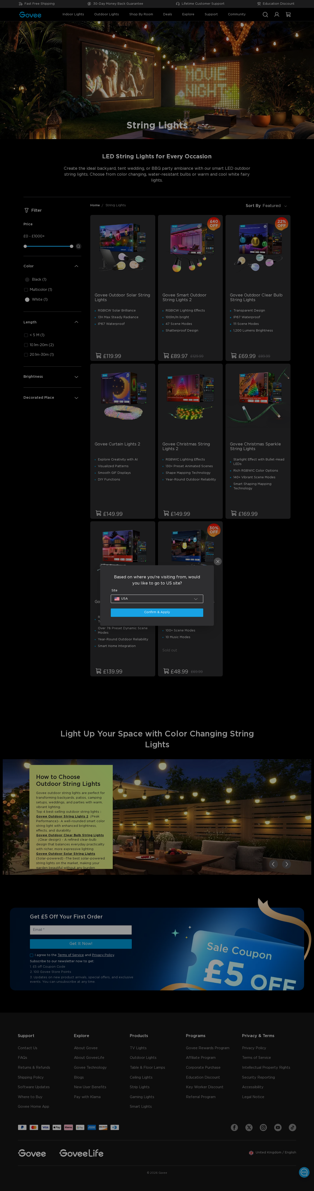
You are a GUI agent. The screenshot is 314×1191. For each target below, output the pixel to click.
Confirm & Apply (157, 612)
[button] (157, 599)
